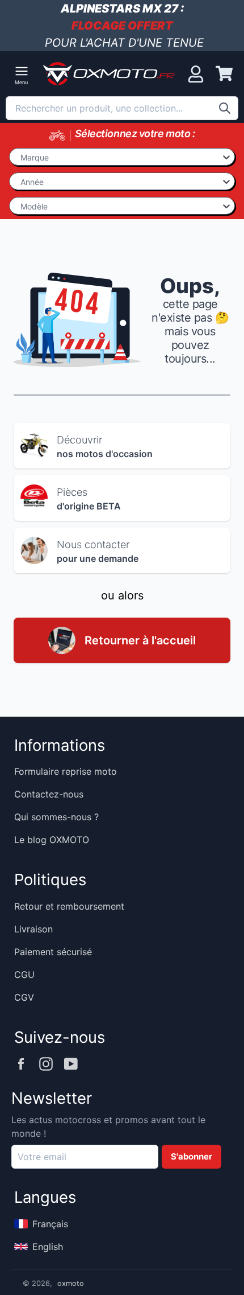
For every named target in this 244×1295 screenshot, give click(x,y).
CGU (24, 974)
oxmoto (70, 1283)
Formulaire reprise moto (65, 771)
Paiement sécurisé (53, 951)
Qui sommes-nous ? (56, 817)
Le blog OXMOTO (51, 839)
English (47, 1246)
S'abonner (191, 1157)
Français (50, 1224)
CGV (24, 997)
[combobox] (122, 108)
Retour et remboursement (69, 906)
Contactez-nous (48, 794)
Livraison (33, 929)
